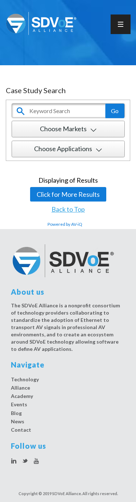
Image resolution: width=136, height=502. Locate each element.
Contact (21, 430)
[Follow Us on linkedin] (14, 461)
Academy (22, 396)
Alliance (20, 388)
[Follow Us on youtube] (36, 461)
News (17, 421)
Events (19, 404)
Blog (16, 413)
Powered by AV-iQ (65, 224)
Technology (25, 379)
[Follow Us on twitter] (25, 461)
